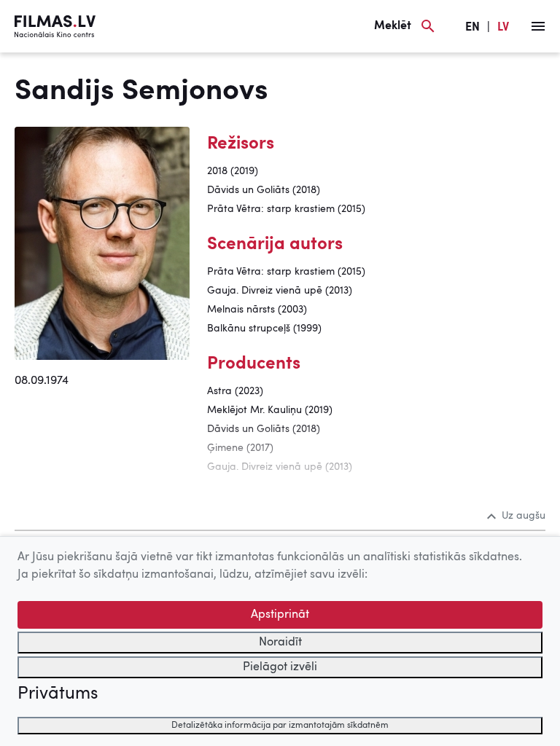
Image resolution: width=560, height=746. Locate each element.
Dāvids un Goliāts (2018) (263, 190)
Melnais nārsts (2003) (257, 310)
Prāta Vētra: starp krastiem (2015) (286, 209)
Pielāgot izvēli (280, 667)
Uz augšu (523, 516)
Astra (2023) (235, 391)
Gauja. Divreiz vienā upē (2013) (279, 291)
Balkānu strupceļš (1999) (264, 328)
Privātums (58, 694)
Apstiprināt (280, 615)
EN (472, 28)
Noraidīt (280, 642)
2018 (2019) (232, 171)
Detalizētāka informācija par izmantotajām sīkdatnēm (280, 725)
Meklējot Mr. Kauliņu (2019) (269, 410)
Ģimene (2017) (240, 448)
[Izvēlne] (538, 26)
